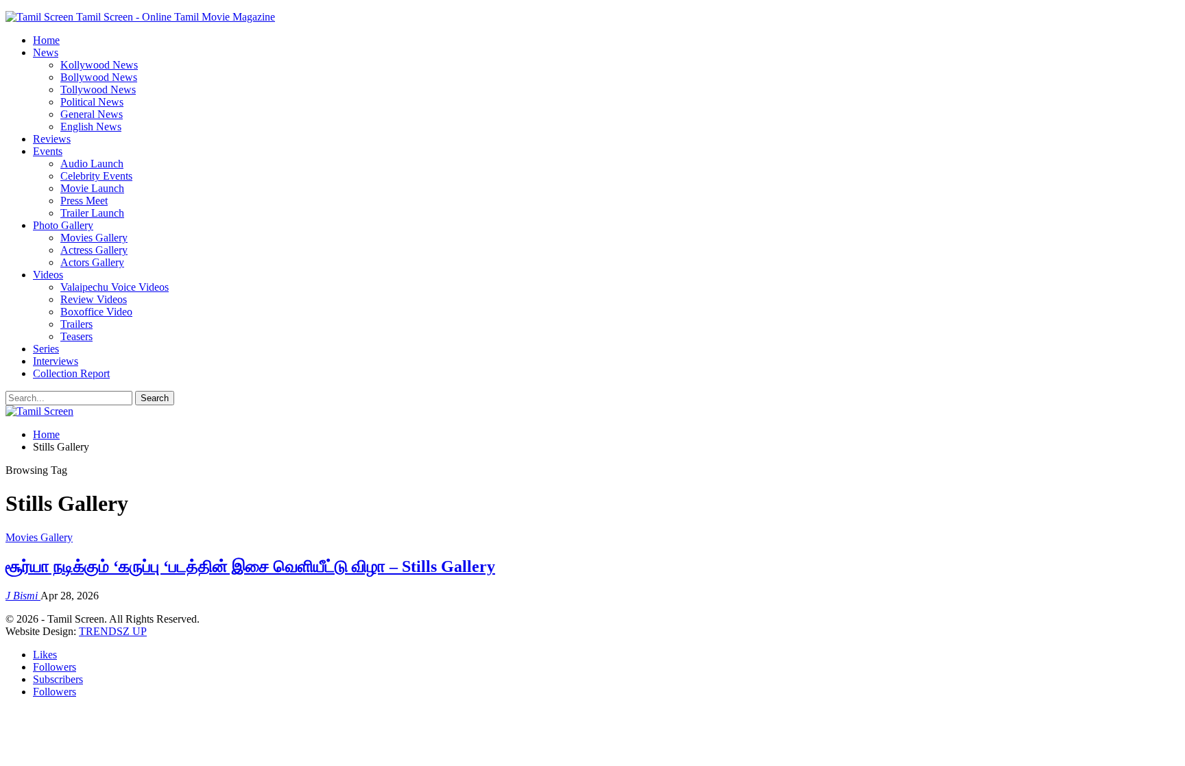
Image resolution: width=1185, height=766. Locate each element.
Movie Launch (92, 188)
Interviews (55, 361)
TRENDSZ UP (113, 631)
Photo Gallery (63, 225)
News (45, 52)
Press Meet (84, 200)
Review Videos (93, 299)
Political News (91, 102)
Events (47, 151)
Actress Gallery (94, 250)
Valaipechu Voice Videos (114, 287)
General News (91, 114)
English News (90, 126)
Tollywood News (98, 89)
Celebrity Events (96, 176)
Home (46, 40)
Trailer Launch (92, 213)
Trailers (76, 324)
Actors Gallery (92, 262)
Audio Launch (91, 163)
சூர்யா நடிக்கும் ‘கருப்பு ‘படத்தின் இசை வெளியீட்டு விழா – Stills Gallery (250, 566)
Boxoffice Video (96, 312)
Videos (48, 274)
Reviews (52, 139)
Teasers (76, 336)
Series (46, 349)
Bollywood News (98, 77)
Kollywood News (99, 65)
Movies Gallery (94, 237)
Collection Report (71, 373)
